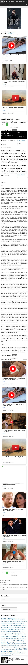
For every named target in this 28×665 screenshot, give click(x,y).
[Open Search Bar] (27, 4)
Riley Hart (12, 649)
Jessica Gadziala (13, 632)
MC (9, 32)
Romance (13, 32)
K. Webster (22, 634)
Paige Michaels (4, 647)
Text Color (3, 130)
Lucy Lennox (9, 640)
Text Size (15, 130)
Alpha (2, 4)
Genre (16, 1)
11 (13, 124)
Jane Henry (23, 627)
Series (20, 1)
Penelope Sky (13, 647)
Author (12, 1)
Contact (13, 4)
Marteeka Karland (18, 643)
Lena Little (11, 639)
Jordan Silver (12, 634)
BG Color (9, 130)
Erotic (9, 4)
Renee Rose (5, 649)
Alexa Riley (9, 618)
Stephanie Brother (8, 654)
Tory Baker (17, 654)
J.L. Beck (16, 627)
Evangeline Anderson (13, 623)
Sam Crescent (9, 651)
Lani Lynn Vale (15, 636)
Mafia (5, 4)
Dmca (17, 4)
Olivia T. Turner (21, 645)
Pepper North (20, 647)
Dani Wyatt (22, 621)
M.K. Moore (18, 641)
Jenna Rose (18, 629)
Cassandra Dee (13, 621)
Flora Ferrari (18, 625)
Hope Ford (9, 627)
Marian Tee (7, 643)
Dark (24, 1)
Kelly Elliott (4, 636)
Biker (7, 32)
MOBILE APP (7, 1)
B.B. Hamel (21, 619)
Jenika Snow (7, 629)
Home (2, 1)
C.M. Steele (9, 33)
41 (20, 124)
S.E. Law (21, 649)
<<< (2, 124)
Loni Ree (20, 638)
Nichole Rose (11, 645)
